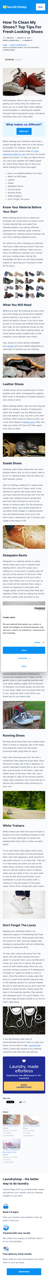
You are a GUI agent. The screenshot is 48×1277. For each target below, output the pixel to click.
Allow (24, 650)
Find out (24, 131)
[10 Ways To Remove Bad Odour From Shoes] (11, 1144)
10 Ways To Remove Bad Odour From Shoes (11, 1152)
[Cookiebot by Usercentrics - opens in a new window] (34, 608)
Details (37, 642)
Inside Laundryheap (11, 40)
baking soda (29, 422)
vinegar (10, 346)
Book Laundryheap (24, 1086)
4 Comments (27, 40)
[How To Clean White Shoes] (11, 1119)
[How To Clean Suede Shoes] (31, 1119)
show (18, 60)
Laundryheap (35, 1045)
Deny (24, 666)
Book (40, 7)
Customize (22, 658)
